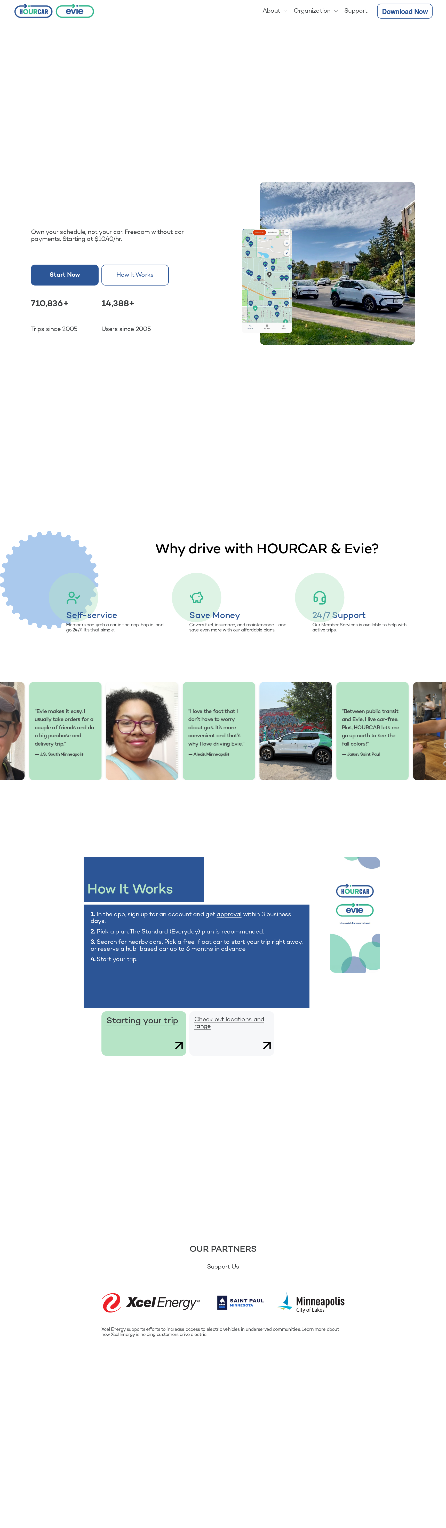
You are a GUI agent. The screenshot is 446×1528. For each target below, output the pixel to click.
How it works (135, 275)
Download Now (405, 11)
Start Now (65, 275)
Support (355, 11)
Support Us (223, 1267)
